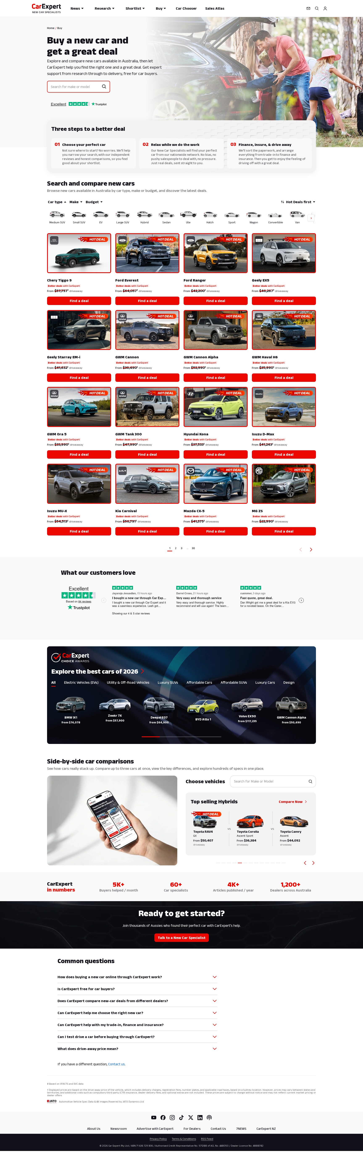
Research (103, 8)
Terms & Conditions (184, 1138)
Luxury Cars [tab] (265, 682)
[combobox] (75, 86)
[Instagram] (172, 1117)
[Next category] (313, 862)
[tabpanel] (181, 714)
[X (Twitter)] (190, 1117)
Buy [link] (59, 28)
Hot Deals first (298, 202)
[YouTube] (153, 1117)
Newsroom (118, 1128)
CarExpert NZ (266, 1128)
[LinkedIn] (200, 1117)
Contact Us (218, 1128)
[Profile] (325, 8)
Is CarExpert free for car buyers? (86, 989)
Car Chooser (186, 8)
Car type (55, 202)
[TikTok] (181, 1117)
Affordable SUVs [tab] (234, 682)
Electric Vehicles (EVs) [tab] (81, 682)
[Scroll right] (308, 218)
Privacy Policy (158, 1138)
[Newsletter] (308, 8)
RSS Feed (207, 1138)
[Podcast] (209, 1117)
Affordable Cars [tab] (199, 682)
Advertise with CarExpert (155, 1128)
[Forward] (312, 550)
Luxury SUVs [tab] (168, 682)
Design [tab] (289, 682)
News (75, 8)
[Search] (317, 8)
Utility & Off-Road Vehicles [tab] (128, 682)
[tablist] (181, 683)
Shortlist (133, 8)
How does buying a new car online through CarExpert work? (110, 977)
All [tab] (53, 682)
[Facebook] (163, 1117)
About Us (93, 1128)
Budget (92, 202)
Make (74, 202)
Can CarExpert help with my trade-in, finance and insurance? (111, 1025)
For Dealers (192, 1128)
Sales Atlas (214, 8)
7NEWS (241, 1128)
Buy (159, 8)
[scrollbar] (181, 736)
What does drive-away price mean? (88, 1049)
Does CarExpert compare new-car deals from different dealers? (113, 1001)
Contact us (116, 1064)
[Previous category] (305, 862)
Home (50, 28)
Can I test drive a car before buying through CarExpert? (106, 1037)
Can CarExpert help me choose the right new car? (100, 1013)
